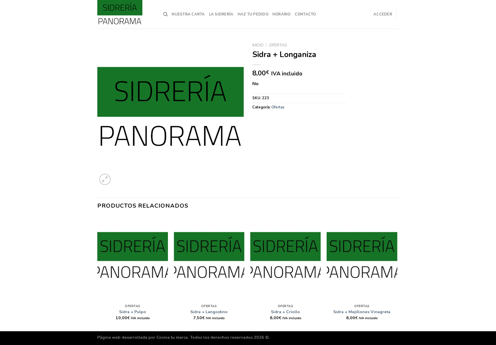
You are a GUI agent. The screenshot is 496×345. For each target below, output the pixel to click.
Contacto (305, 14)
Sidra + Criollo (285, 312)
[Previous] (97, 273)
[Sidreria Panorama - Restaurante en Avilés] (126, 14)
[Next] (397, 273)
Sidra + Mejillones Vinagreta (361, 312)
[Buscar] (165, 14)
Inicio (258, 45)
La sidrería (221, 14)
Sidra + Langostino (209, 312)
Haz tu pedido (253, 14)
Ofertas (278, 45)
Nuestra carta (188, 14)
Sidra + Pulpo (132, 312)
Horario (281, 14)
